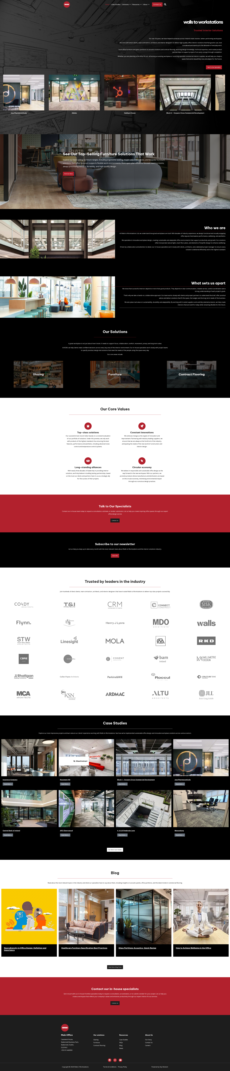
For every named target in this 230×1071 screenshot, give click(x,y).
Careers (147, 1045)
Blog (120, 1045)
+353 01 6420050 (66, 1050)
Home (107, 4)
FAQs (121, 1043)
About (145, 4)
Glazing (95, 1040)
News (121, 1048)
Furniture (96, 1043)
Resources (136, 4)
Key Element (164, 1067)
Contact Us (149, 1043)
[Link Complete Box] (30, 96)
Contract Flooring (99, 1045)
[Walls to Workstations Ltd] (67, 4)
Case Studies (115, 4)
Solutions (125, 4)
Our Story (148, 1040)
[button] (165, 4)
